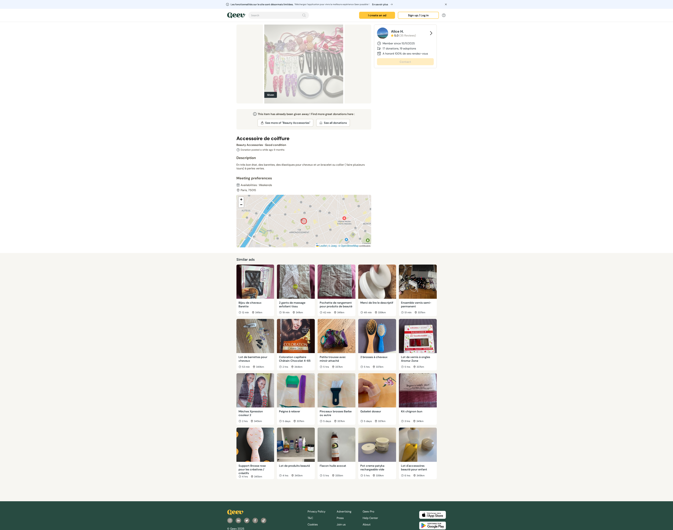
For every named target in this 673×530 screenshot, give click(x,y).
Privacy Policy (316, 511)
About (367, 524)
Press (340, 518)
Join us (341, 524)
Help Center (370, 518)
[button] (241, 199)
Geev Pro (368, 511)
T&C (310, 518)
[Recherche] (304, 15)
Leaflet (323, 245)
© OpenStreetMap (348, 245)
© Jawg (332, 245)
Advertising (344, 511)
